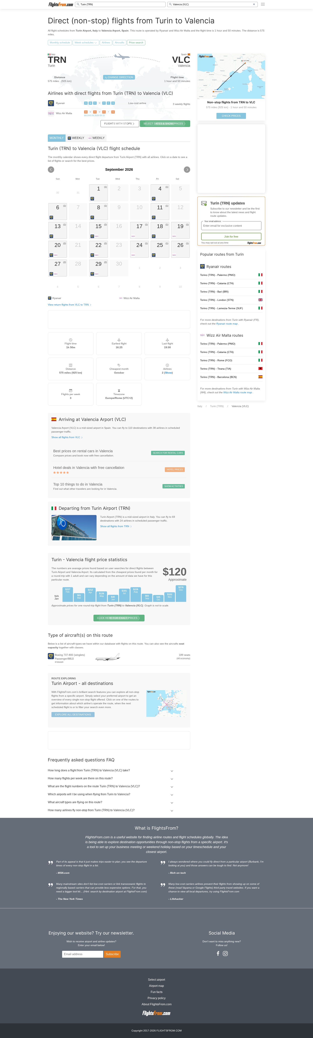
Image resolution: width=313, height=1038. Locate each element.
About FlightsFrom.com (157, 1004)
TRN (57, 60)
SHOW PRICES (163, 123)
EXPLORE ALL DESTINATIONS (73, 714)
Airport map (156, 985)
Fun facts (156, 991)
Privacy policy (157, 998)
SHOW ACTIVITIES (173, 486)
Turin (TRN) (217, 406)
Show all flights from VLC (66, 437)
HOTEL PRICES (175, 469)
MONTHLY (57, 137)
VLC (181, 60)
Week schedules (84, 42)
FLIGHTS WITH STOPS (118, 123)
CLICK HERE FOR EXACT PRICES (117, 618)
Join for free (231, 236)
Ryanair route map (227, 323)
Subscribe (112, 954)
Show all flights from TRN (115, 526)
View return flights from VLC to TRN (68, 304)
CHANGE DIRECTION (120, 77)
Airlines (106, 42)
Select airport (156, 979)
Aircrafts (119, 42)
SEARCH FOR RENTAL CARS (168, 453)
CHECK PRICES (231, 115)
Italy (199, 406)
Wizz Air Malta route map (238, 392)
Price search (136, 42)
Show (168, 372)
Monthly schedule (60, 42)
